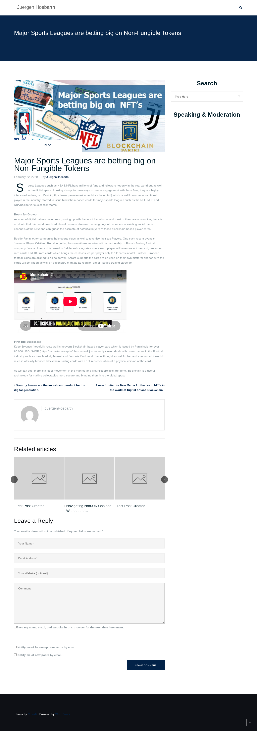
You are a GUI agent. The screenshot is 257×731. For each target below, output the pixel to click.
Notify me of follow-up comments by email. (46, 647)
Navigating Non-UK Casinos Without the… (88, 508)
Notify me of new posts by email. (39, 655)
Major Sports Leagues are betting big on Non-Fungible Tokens (85, 164)
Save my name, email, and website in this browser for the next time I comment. (70, 627)
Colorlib (33, 714)
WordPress (62, 714)
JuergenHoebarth (57, 176)
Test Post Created (30, 506)
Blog (48, 145)
